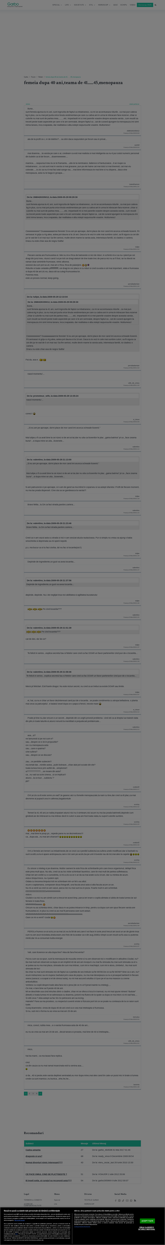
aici (16, 1234)
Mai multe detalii (19, 1220)
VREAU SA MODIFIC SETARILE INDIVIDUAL (146, 1228)
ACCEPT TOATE (147, 1221)
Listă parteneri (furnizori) (82, 1227)
